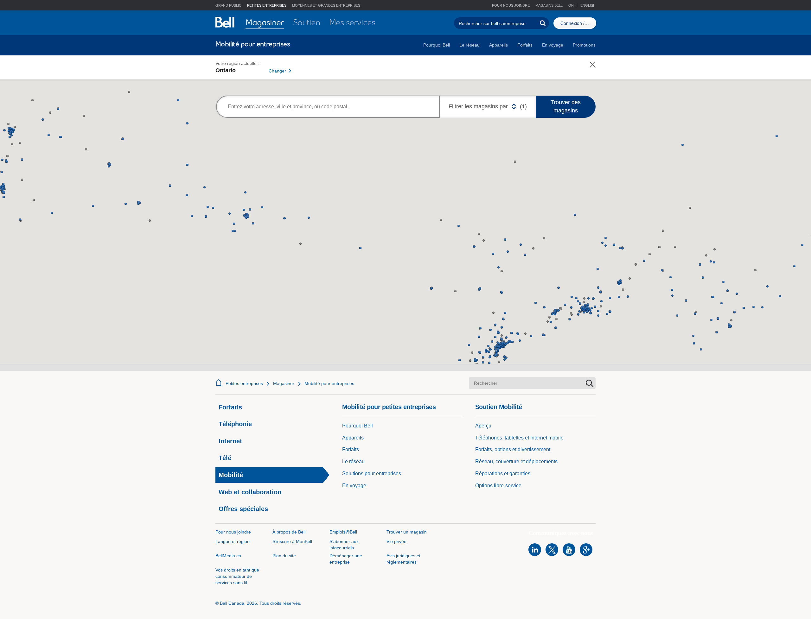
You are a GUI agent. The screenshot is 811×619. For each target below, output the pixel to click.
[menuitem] (265, 23)
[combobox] (328, 107)
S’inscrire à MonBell (292, 541)
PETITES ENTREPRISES (266, 5)
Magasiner (283, 383)
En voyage (552, 45)
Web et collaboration (250, 492)
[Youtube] (569, 549)
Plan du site (284, 555)
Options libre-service (498, 485)
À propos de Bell (288, 531)
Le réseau (469, 45)
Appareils (498, 45)
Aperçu (483, 425)
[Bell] (224, 22)
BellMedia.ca (228, 555)
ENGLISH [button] (588, 5)
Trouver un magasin (406, 531)
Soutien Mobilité (498, 406)
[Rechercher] (542, 23)
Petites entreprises (244, 383)
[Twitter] (552, 549)
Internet (230, 441)
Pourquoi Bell (436, 45)
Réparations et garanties (502, 473)
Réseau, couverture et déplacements (516, 461)
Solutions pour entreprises (371, 473)
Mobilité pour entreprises (329, 383)
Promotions (584, 45)
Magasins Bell (549, 5)
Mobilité (231, 474)
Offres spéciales (243, 508)
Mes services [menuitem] (352, 22)
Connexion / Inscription (578, 23)
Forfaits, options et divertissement (512, 449)
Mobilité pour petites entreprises (389, 406)
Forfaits (525, 45)
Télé (225, 457)
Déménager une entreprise (345, 559)
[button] (547, 5)
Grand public (228, 5)
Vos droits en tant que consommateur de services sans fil (237, 576)
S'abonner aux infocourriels (344, 544)
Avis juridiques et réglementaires (403, 559)
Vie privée (396, 541)
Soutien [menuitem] (306, 22)
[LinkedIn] (534, 549)
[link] (302, 67)
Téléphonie (235, 423)
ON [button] (571, 5)
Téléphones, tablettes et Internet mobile (519, 437)
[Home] (218, 382)
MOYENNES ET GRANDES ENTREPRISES (326, 5)
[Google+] (586, 549)
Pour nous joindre (511, 5)
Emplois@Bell (343, 531)
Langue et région (232, 541)
